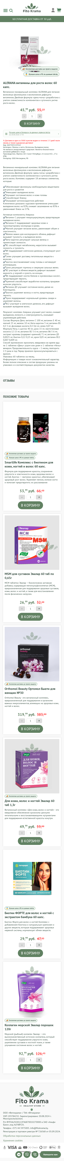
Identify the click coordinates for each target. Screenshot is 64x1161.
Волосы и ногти (18, 147)
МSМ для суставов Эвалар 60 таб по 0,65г (29, 576)
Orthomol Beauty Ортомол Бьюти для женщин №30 (30, 691)
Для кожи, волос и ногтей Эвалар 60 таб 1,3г (29, 803)
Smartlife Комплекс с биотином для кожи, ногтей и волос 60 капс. (29, 464)
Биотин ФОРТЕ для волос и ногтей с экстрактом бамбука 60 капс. (29, 915)
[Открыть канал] (18, 1154)
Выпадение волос (42, 147)
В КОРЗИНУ (32, 124)
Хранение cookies (13, 1140)
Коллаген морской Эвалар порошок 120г (29, 1027)
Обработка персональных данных (22, 1135)
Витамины (29, 147)
